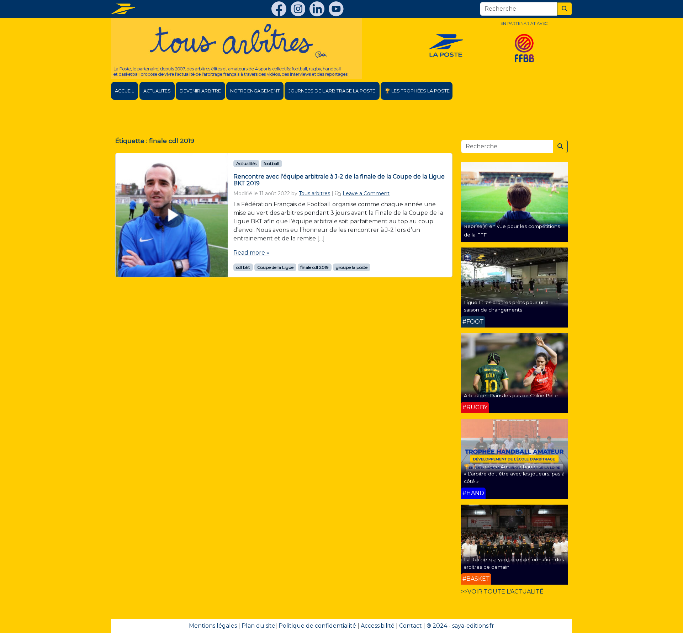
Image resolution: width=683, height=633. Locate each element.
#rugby (474, 407)
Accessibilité (378, 625)
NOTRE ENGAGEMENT (255, 91)
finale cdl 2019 (314, 267)
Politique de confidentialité (317, 625)
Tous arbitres (314, 193)
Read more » (251, 252)
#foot (473, 321)
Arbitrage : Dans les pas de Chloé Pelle (511, 395)
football (271, 163)
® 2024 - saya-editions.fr (460, 625)
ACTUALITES (157, 91)
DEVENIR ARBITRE (200, 91)
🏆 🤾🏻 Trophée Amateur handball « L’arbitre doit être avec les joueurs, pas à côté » (514, 474)
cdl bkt (243, 267)
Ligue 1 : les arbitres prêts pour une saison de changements (506, 305)
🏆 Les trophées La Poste (417, 91)
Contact (410, 625)
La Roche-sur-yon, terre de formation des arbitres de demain (514, 563)
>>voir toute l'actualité (502, 591)
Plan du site (258, 625)
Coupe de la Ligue (275, 267)
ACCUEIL (124, 91)
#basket (476, 578)
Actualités (246, 163)
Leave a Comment (366, 193)
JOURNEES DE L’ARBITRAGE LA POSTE (331, 91)
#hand (473, 493)
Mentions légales (213, 625)
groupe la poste (351, 267)
